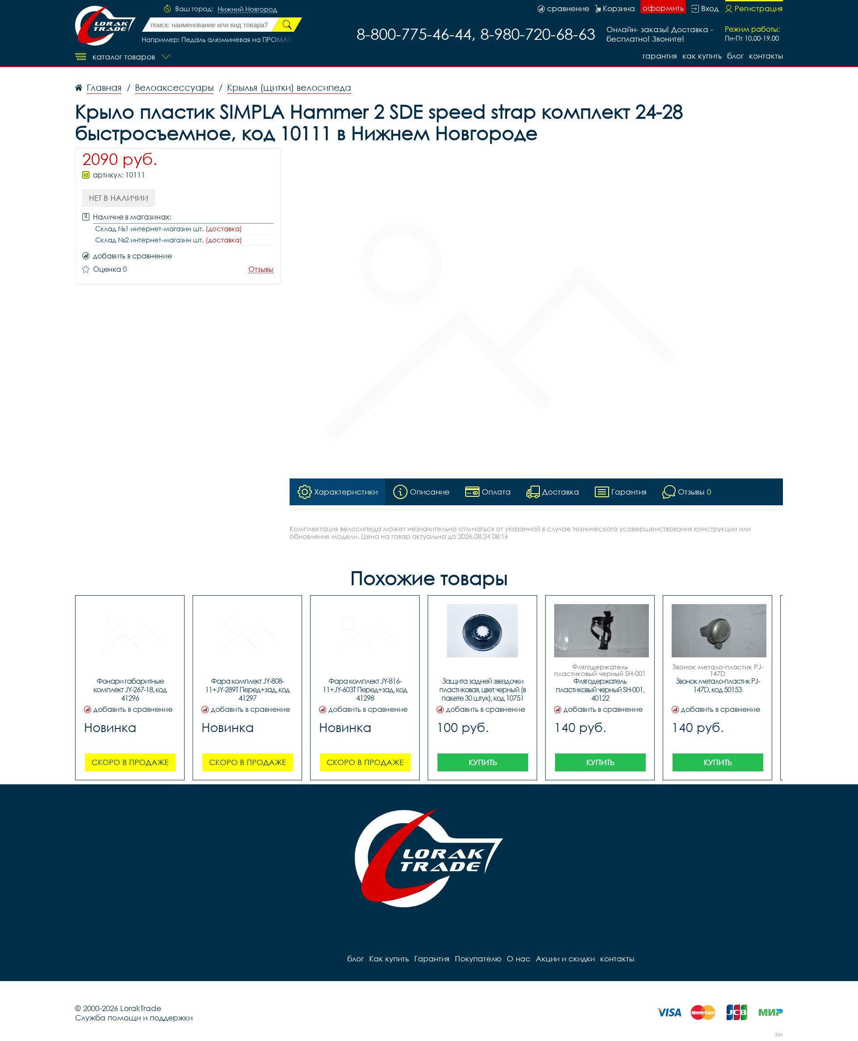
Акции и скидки (565, 958)
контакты (766, 55)
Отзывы (260, 269)
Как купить (702, 55)
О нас (518, 958)
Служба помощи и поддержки (134, 1017)
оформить (663, 8)
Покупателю (478, 958)
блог (735, 55)
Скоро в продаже (130, 762)
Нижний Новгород (247, 9)
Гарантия (660, 55)
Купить (483, 762)
